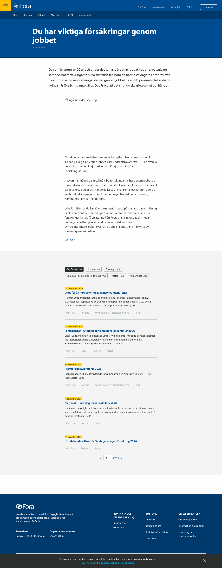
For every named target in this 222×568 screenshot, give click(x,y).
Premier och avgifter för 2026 (83, 369)
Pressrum (151, 538)
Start (15, 14)
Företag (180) (112, 269)
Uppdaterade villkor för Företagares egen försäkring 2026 (101, 441)
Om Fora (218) (74, 269)
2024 (70, 14)
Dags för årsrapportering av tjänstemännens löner (96, 292)
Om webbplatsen (187, 519)
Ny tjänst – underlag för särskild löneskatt (91, 403)
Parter (138, 312)
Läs (69, 239)
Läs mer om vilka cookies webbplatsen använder (108, 562)
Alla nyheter (57, 14)
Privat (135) (93, 269)
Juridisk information (157, 532)
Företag (85, 312)
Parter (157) (117, 275)
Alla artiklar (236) (139, 275)
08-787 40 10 (120, 527)
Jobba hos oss (153, 525)
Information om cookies (191, 525)
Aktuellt (41, 14)
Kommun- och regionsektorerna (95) (86, 275)
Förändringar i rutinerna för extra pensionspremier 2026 (100, 331)
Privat (84, 350)
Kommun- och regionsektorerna (112, 312)
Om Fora (142, 7)
